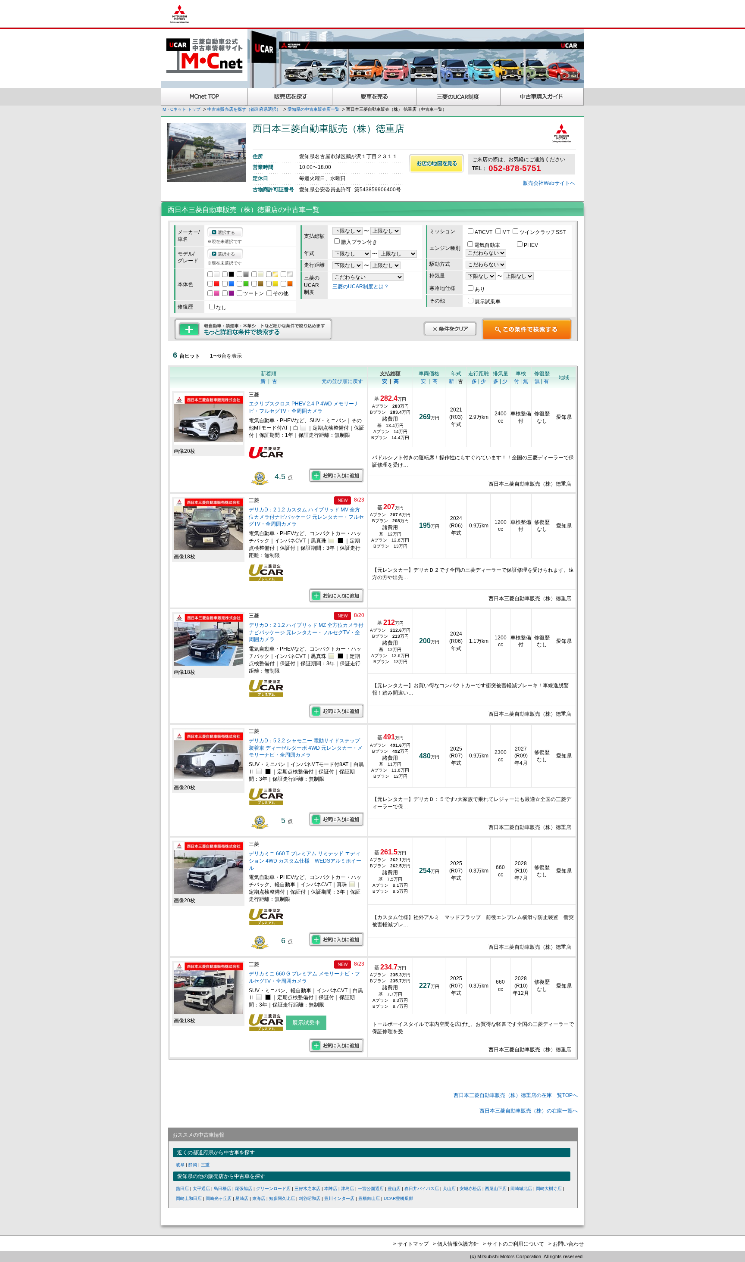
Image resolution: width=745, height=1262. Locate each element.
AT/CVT (484, 232)
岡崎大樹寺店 (549, 1188)
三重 (205, 1164)
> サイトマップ (411, 1244)
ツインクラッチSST (543, 232)
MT (506, 232)
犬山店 (449, 1188)
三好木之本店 (307, 1188)
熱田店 (182, 1188)
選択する (226, 232)
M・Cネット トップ (181, 109)
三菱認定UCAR (458, 97)
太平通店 (201, 1188)
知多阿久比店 (282, 1198)
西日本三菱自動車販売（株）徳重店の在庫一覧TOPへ (516, 1095)
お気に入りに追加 (336, 475)
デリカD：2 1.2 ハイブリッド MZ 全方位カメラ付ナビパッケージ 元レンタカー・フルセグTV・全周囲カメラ (306, 632)
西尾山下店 (496, 1188)
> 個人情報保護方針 (456, 1244)
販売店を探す (290, 97)
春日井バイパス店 (421, 1188)
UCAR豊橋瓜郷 (398, 1198)
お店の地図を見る (436, 163)
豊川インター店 (339, 1198)
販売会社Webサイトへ (549, 183)
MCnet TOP (204, 97)
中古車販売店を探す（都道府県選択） (244, 109)
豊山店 (394, 1188)
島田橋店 (222, 1188)
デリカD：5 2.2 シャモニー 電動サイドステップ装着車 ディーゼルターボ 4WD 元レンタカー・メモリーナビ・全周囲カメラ (306, 748)
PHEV (531, 245)
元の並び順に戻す (342, 381)
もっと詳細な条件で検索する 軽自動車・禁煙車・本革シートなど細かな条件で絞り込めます (253, 329)
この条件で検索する (527, 329)
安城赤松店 (470, 1188)
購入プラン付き (359, 242)
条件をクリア (450, 328)
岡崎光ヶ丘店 (219, 1198)
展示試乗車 (488, 302)
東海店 (258, 1198)
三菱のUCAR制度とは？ (360, 287)
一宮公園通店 (371, 1188)
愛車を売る (374, 97)
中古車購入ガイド (542, 97)
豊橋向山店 (369, 1198)
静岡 (192, 1164)
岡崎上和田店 (189, 1198)
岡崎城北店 (521, 1188)
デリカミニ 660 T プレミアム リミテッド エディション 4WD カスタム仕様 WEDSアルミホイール (305, 861)
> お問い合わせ (566, 1244)
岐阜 (180, 1164)
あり (480, 289)
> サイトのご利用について (513, 1244)
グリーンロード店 (273, 1188)
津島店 (347, 1188)
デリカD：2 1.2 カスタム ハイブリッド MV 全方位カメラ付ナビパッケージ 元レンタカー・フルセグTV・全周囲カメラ (306, 517)
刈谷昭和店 (309, 1198)
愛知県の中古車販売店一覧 (313, 109)
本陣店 (330, 1188)
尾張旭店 (243, 1188)
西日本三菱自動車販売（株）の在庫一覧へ (528, 1111)
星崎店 (241, 1198)
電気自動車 (487, 245)
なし (221, 308)
